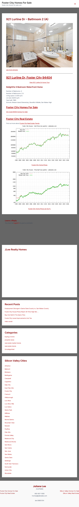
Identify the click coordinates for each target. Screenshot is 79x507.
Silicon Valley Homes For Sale (69, 491)
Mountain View (9, 423)
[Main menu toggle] (75, 4)
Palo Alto (8, 432)
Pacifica (7, 429)
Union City (8, 470)
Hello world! (8, 321)
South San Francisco (11, 464)
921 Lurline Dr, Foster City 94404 (29, 77)
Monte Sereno (9, 419)
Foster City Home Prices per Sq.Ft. (39, 209)
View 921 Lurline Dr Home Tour (39, 82)
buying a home (9, 337)
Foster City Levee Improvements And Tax (18, 318)
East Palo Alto (9, 388)
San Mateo (8, 454)
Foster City (8, 391)
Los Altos (8, 400)
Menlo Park (8, 410)
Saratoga (8, 461)
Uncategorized (9, 349)
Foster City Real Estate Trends (30, 123)
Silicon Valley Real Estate (71, 493)
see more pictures (12, 70)
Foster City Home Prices (39, 165)
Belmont (7, 369)
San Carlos (8, 448)
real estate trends (10, 346)
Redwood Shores (10, 442)
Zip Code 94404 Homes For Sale (17, 112)
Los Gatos (8, 407)
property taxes (9, 340)
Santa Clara (8, 457)
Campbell (8, 378)
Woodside (8, 473)
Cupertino (8, 382)
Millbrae (7, 413)
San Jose (8, 451)
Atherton (8, 366)
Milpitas (7, 416)
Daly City (8, 385)
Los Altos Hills (9, 404)
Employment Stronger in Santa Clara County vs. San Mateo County (27, 308)
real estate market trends (13, 343)
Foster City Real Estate (19, 118)
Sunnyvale (8, 467)
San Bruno (8, 445)
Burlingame (8, 375)
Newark (7, 426)
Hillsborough (9, 397)
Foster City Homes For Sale (17, 2)
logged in (16, 223)
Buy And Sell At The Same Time (15, 315)
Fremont (7, 394)
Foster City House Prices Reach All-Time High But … (21, 312)
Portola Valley (9, 435)
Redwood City (9, 438)
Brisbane (7, 372)
